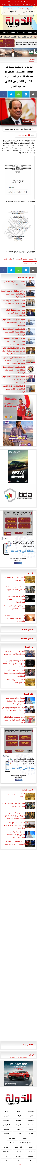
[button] (2, 1073)
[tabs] (9, 1)
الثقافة (31, 1129)
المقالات (6, 1129)
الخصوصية (31, 1156)
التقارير (18, 1120)
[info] (12, 1)
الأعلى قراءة (28, 790)
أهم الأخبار (28, 694)
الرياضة (5, 32)
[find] (15, 1)
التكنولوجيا (6, 1125)
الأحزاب (18, 1133)
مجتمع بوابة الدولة (25, 1142)
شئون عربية (18, 1147)
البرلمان (6, 1115)
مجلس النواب (8, 258)
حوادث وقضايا (14, 32)
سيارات (6, 1147)
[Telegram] (26, 94)
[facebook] (28, 1)
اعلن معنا (6, 1151)
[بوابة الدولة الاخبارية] (18, 1073)
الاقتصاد (30, 1125)
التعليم (24, 1138)
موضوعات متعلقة (26, 277)
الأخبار (30, 32)
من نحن (18, 1151)
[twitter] (24, 1)
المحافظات (6, 1120)
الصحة (18, 1129)
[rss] (18, 1)
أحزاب (31, 1147)
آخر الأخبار (29, 647)
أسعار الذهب (27, 638)
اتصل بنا (18, 1156)
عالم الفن (11, 1142)
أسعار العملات (27, 630)
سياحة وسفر (31, 1151)
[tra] (18, 768)
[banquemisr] (18, 43)
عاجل (23, 32)
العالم (31, 1133)
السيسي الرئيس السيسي (25, 258)
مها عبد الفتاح (22, 135)
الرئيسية (31, 1111)
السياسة (31, 1120)
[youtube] (21, 1)
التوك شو (12, 1138)
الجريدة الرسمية (29, 263)
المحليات (6, 1133)
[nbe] (18, 52)
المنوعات (18, 1125)
